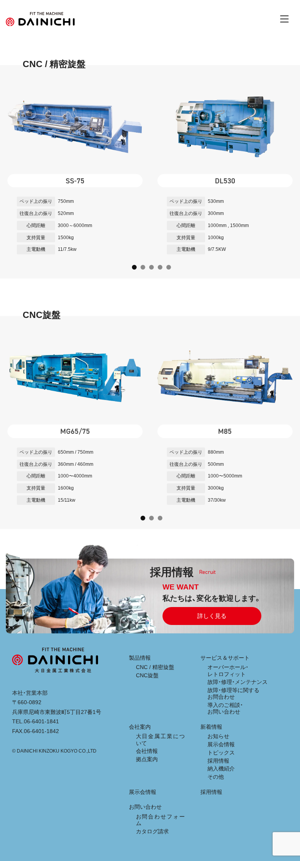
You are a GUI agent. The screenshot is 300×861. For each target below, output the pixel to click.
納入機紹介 (221, 768)
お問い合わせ (145, 807)
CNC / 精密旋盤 (155, 667)
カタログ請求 (152, 831)
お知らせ (218, 736)
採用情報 (218, 761)
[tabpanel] (75, 172)
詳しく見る (212, 615)
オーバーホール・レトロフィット (227, 670)
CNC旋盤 (147, 675)
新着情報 (211, 727)
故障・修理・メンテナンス (237, 682)
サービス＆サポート (225, 658)
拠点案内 (147, 759)
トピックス (221, 752)
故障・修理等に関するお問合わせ (233, 693)
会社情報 (147, 751)
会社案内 (140, 727)
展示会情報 (221, 744)
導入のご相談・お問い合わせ (225, 708)
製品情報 (140, 658)
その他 (215, 777)
